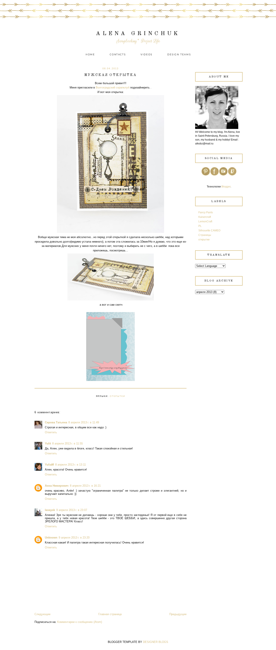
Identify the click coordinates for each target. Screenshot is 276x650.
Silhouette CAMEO (209, 230)
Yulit (48, 443)
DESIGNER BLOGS (155, 642)
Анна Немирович (57, 485)
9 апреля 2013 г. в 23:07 (71, 510)
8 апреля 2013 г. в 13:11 (70, 464)
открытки (117, 396)
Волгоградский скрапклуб (112, 87)
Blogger (226, 186)
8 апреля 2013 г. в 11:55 (67, 443)
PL (200, 226)
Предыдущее (178, 614)
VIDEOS (146, 54)
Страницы (204, 235)
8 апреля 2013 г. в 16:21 (85, 485)
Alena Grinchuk (138, 33)
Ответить (51, 432)
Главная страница (110, 614)
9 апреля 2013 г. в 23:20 (74, 537)
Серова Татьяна (56, 422)
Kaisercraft (204, 216)
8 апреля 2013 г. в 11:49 (83, 422)
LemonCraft (205, 221)
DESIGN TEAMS (179, 54)
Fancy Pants (205, 212)
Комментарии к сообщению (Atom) (79, 622)
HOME (90, 54)
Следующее (42, 614)
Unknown (51, 537)
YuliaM (49, 464)
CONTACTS (118, 54)
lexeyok (50, 510)
